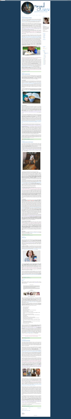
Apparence (24, 406)
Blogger (36, 415)
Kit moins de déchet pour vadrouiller (27, 17)
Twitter (44, 36)
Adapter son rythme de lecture (26, 74)
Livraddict (44, 34)
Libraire (25, 139)
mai (44, 54)
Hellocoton (44, 37)
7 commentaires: (28, 234)
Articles (44, 47)
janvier (44, 57)
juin (44, 52)
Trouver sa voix (24, 237)
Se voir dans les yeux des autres (26, 340)
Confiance (26, 406)
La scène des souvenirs (31, 406)
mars (44, 55)
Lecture (24, 139)
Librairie (27, 139)
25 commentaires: (28, 337)
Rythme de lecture (29, 139)
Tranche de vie (32, 139)
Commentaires (45, 48)
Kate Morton (28, 406)
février (44, 56)
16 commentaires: (28, 71)
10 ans (22, 280)
